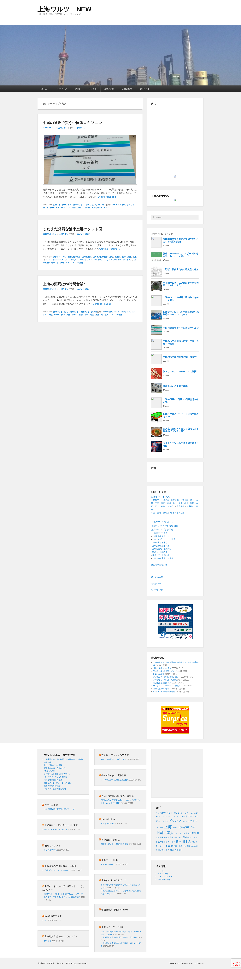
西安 (157, 506)
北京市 (188, 833)
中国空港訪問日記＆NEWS (114, 909)
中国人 (168, 833)
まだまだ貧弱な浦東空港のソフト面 (72, 228)
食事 (67, 263)
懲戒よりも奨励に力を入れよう (113, 759)
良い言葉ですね (50, 850)
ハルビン (171, 506)
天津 (157, 503)
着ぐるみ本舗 (157, 577)
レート (161, 827)
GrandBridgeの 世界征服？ (114, 775)
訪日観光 (161, 850)
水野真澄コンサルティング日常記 (61, 825)
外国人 (166, 837)
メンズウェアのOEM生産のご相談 (115, 780)
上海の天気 (109, 89)
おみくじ (47, 941)
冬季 (183, 833)
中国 (159, 833)
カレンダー (179, 813)
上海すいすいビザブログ (113, 880)
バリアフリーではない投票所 (165, 680)
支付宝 (80, 207)
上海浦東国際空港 (100, 257)
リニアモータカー (114, 260)
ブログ (78, 89)
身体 (104, 205)
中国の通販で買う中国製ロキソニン (72, 122)
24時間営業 (107, 312)
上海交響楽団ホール (160, 546)
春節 (193, 842)
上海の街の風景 (74, 257)
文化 (66, 312)
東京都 (169, 845)
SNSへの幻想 (158, 674)
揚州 (175, 503)
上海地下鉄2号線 (186, 827)
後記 (46, 920)
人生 (180, 833)
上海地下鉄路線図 (160, 533)
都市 (172, 850)
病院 (92, 315)
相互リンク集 (157, 590)
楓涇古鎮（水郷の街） (161, 555)
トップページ (61, 89)
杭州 (186, 503)
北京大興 (184, 500)
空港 (124, 257)
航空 (129, 257)
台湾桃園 (180, 506)
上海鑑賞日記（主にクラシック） (61, 936)
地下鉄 (117, 257)
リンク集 (93, 89)
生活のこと (88, 205)
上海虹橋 (165, 500)
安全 (171, 837)
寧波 (192, 503)
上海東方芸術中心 (160, 542)
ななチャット (157, 584)
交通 (111, 257)
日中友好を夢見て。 (111, 839)
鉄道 (135, 257)
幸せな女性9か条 (108, 823)
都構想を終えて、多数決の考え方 (114, 844)
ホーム (44, 89)
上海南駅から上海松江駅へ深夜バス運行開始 (119, 937)
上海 (50, 315)
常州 (180, 503)
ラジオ (184, 821)
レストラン (127, 260)
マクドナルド (99, 260)
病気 (86, 315)
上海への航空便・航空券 (162, 558)
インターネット (65, 205)
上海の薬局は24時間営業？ (65, 283)
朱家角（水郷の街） (160, 552)
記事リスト (145, 89)
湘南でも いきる (52, 845)
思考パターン (189, 837)
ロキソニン (65, 207)
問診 (74, 207)
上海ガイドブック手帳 (112, 927)
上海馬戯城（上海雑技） (162, 549)
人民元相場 (127, 89)
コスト (116, 312)
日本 (179, 841)
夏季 (161, 837)
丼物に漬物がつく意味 (162, 668)
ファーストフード (85, 260)
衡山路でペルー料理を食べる (56, 829)
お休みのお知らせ (108, 864)
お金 (55, 205)
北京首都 (175, 500)
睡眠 (192, 846)
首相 (180, 850)
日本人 (186, 841)
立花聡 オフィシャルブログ (115, 755)
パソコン (164, 821)
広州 (192, 500)
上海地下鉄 (86, 257)
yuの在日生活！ (109, 819)
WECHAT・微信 (118, 205)
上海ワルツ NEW (64, 9)
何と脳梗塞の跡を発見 (162, 683)
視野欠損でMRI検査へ (162, 689)
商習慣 (56, 315)
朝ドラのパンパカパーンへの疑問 (166, 686)
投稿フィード (163, 874)
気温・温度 (177, 846)
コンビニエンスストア (58, 260)
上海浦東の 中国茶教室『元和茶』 (61, 865)
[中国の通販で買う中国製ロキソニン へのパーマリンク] (90, 186)
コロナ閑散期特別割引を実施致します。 (60, 809)
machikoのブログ (53, 915)
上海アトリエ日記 (110, 860)
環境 (184, 846)
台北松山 (190, 506)
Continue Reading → (108, 197)
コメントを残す (83, 234)
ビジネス (175, 821)
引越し (180, 837)
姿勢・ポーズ (72, 315)
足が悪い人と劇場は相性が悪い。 (166, 677)
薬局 (94, 207)
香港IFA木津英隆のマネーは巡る (117, 795)
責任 (167, 850)
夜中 (63, 315)
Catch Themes (197, 963)
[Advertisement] (175, 126)
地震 (157, 837)
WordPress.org (164, 879)
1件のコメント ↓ (83, 128)
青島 (163, 506)
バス (64, 257)
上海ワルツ (62, 128)
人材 (175, 833)
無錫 (169, 503)
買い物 (97, 205)
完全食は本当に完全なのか (164, 671)
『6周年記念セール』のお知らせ (57, 870)
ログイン (161, 871)
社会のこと (84, 312)
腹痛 (97, 315)
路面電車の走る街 (159, 565)
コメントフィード (165, 876)
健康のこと (77, 205)
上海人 (175, 828)
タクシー (56, 257)
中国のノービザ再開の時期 (164, 692)
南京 (163, 503)
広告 (175, 837)
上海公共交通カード (160, 536)
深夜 (81, 315)
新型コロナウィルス (166, 842)
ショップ (72, 260)
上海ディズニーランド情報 (163, 539)
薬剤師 (87, 207)
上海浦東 (155, 500)
